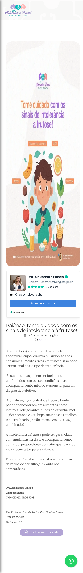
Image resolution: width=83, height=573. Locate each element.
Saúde (43, 340)
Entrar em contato (44, 532)
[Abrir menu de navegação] (76, 10)
